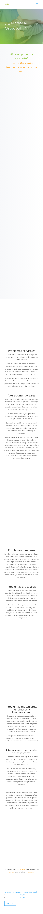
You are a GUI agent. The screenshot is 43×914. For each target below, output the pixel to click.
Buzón (10, 903)
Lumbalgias (21, 194)
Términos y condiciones (12, 892)
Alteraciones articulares (21, 109)
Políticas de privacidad (30, 892)
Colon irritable (21, 263)
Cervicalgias (21, 246)
